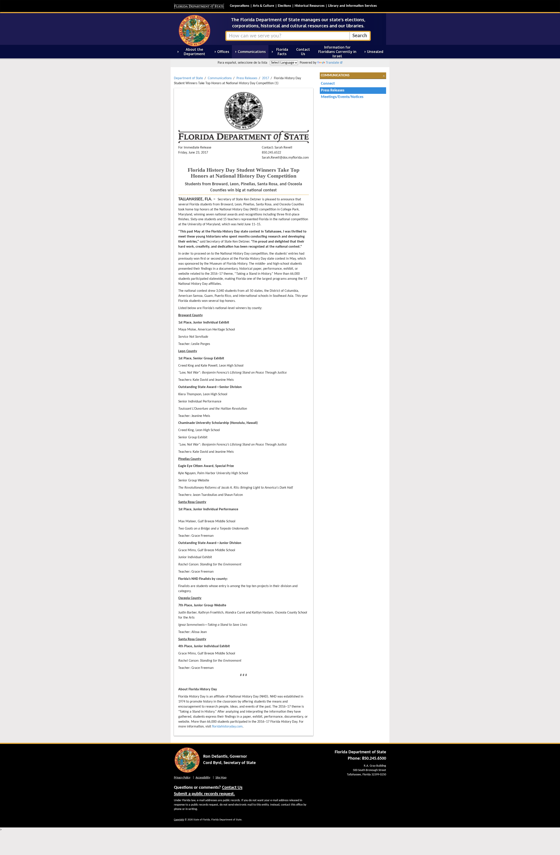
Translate (332, 63)
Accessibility (203, 777)
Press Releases (246, 78)
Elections (284, 6)
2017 (265, 78)
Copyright (179, 819)
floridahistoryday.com (227, 726)
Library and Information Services (352, 6)
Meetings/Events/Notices (342, 97)
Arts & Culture (263, 6)
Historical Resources (309, 6)
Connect (328, 84)
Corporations (239, 6)
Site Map (220, 777)
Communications (220, 78)
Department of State (188, 78)
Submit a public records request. (204, 794)
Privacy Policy (182, 777)
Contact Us (232, 787)
